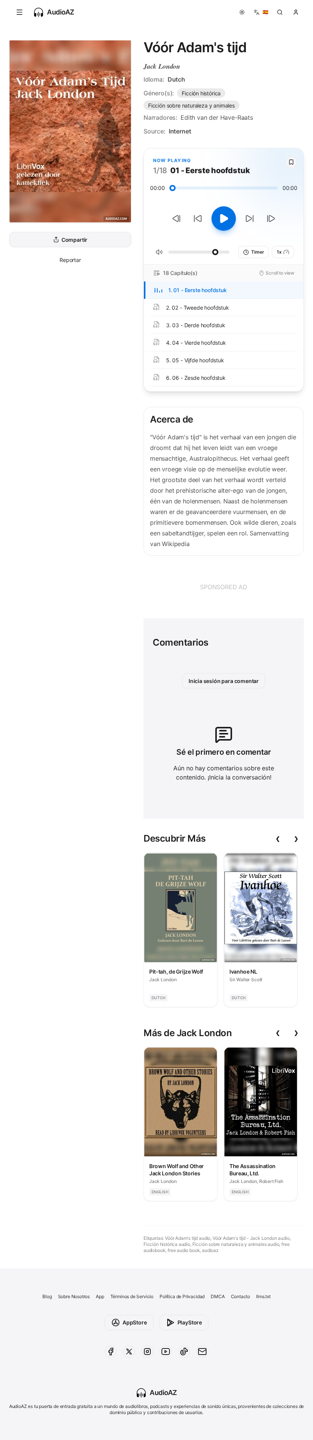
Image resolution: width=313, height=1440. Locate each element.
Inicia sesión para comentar (224, 681)
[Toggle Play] (223, 218)
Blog (47, 1296)
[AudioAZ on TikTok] (184, 1351)
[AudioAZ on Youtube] (166, 1351)
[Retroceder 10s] (197, 218)
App (100, 1296)
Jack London (162, 66)
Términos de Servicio (131, 1296)
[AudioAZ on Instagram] (147, 1351)
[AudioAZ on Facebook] (111, 1351)
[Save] (291, 162)
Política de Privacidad (182, 1296)
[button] (19, 12)
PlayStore (189, 1322)
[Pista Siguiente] (271, 218)
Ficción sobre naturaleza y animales (191, 105)
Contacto (240, 1296)
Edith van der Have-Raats (217, 117)
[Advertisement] (224, 587)
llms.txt (263, 1296)
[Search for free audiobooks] (280, 12)
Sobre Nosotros (74, 1296)
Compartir (74, 239)
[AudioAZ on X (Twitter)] (129, 1351)
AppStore (135, 1322)
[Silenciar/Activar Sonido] (159, 252)
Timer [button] (257, 252)
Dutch (176, 79)
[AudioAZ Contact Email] (202, 1351)
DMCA (217, 1296)
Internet (180, 131)
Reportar (70, 260)
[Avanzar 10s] (249, 218)
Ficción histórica (201, 93)
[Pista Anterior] (176, 218)
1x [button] (279, 252)
